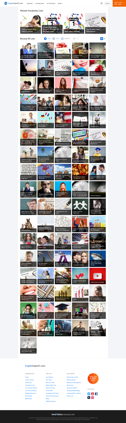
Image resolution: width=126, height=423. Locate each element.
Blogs (47, 398)
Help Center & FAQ (72, 377)
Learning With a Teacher (74, 393)
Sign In (108, 3)
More (59, 3)
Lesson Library (29, 380)
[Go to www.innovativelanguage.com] (63, 414)
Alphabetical (67, 38)
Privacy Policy (85, 417)
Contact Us (70, 396)
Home (27, 377)
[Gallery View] (101, 38)
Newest (57, 38)
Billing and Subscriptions (74, 382)
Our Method (49, 377)
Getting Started (71, 380)
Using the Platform (72, 388)
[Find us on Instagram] (92, 397)
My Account (70, 385)
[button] (102, 3)
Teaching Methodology (73, 390)
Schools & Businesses (52, 396)
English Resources (30, 393)
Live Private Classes (31, 388)
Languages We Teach (52, 393)
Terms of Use (93, 417)
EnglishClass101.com (74, 417)
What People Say (51, 385)
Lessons (29, 3)
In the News (49, 390)
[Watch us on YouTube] (92, 393)
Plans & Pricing (50, 388)
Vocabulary (39, 3)
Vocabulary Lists (30, 385)
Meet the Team (50, 382)
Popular (49, 38)
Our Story (49, 380)
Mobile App (28, 398)
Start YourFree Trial (118, 3)
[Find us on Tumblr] (88, 397)
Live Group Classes (31, 390)
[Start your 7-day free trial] (93, 378)
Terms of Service (82, 419)
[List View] (104, 38)
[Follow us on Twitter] (88, 393)
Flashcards (28, 382)
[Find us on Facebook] (96, 393)
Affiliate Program (51, 401)
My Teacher (51, 3)
